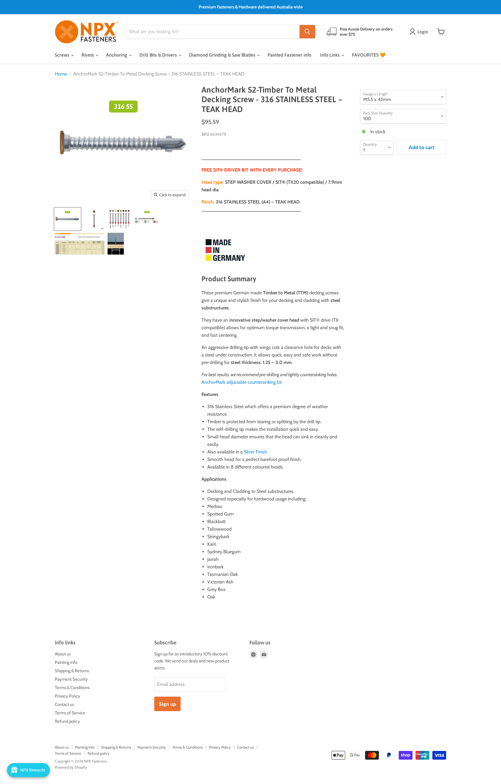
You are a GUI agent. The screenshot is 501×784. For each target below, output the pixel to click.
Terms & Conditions (72, 687)
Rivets (88, 54)
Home (61, 74)
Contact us (64, 704)
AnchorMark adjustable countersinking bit (242, 382)
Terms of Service (70, 712)
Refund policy (67, 721)
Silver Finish (255, 452)
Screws (62, 54)
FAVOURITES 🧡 (369, 54)
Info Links (330, 54)
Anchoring (117, 54)
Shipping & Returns (72, 670)
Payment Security (71, 679)
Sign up (167, 704)
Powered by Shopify (71, 767)
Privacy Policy (67, 696)
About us (63, 654)
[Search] (307, 31)
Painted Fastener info (289, 54)
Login (423, 31)
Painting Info (66, 662)
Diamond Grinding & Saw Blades (223, 54)
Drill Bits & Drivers (158, 54)
